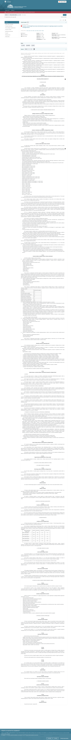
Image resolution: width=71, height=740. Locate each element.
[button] (43, 22)
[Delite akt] (64, 20)
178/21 (33, 30)
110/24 (40, 30)
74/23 (35, 30)
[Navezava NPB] (65, 79)
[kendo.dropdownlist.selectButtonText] (20, 15)
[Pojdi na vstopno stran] (8, 2)
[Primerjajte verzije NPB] (34, 49)
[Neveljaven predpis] (21, 26)
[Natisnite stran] (65, 20)
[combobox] (15, 15)
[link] (7, 10)
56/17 (29, 30)
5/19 (31, 30)
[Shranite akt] (62, 20)
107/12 (27, 30)
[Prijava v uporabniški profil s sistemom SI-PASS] (62, 2)
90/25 (43, 30)
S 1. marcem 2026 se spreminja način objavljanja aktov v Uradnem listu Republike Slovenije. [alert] (20, 12)
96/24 (38, 30)
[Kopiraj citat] (28, 22)
